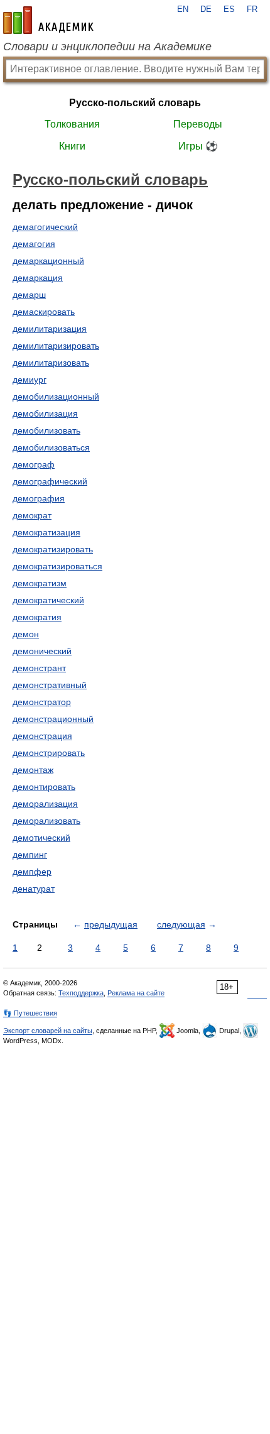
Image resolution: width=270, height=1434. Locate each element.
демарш (29, 295)
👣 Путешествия (30, 1013)
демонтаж (33, 770)
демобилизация (45, 413)
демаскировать (44, 312)
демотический (41, 838)
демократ (32, 515)
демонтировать (44, 787)
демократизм (40, 583)
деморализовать (46, 821)
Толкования (72, 124)
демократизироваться (57, 566)
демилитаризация (50, 329)
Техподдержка (81, 993)
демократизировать (53, 549)
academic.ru (48, 20)
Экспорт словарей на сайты (47, 1030)
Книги (72, 146)
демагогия (34, 244)
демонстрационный (53, 719)
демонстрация (42, 736)
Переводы (197, 124)
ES (229, 9)
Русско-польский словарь (135, 102)
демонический (42, 651)
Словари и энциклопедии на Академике (107, 46)
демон (26, 634)
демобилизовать (46, 430)
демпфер (32, 872)
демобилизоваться (51, 447)
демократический (48, 600)
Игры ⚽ (198, 146)
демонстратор (42, 702)
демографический (50, 481)
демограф (34, 464)
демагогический (45, 227)
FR (252, 9)
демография (39, 498)
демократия (37, 617)
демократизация (46, 532)
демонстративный (50, 685)
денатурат (34, 889)
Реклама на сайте (136, 993)
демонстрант (39, 668)
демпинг (30, 855)
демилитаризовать (51, 363)
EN (182, 9)
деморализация (45, 804)
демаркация (38, 278)
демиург (29, 380)
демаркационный (48, 261)
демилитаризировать (56, 346)
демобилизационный (56, 396)
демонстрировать (49, 753)
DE (206, 9)
